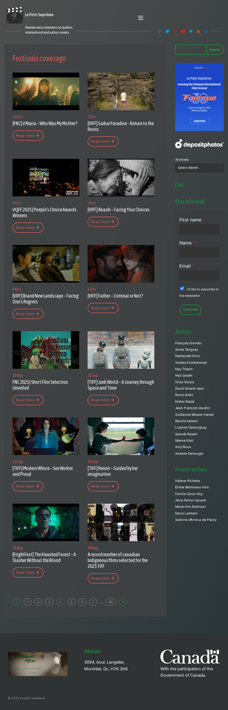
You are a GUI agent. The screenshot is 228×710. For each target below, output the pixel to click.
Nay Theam (184, 369)
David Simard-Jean (189, 388)
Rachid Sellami (186, 421)
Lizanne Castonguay (191, 427)
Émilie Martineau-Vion (192, 487)
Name (187, 243)
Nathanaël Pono (187, 356)
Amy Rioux (183, 447)
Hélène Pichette (187, 481)
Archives (182, 160)
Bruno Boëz (184, 395)
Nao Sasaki (183, 375)
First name (192, 219)
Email (186, 266)
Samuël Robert (186, 434)
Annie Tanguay (186, 350)
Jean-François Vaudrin (192, 408)
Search (214, 50)
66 (111, 602)
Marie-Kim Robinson (190, 507)
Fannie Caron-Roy (189, 494)
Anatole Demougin (189, 454)
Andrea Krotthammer (191, 363)
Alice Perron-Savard (190, 500)
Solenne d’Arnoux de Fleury (195, 520)
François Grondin (188, 343)
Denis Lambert (186, 513)
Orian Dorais (184, 382)
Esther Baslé (184, 402)
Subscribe (190, 309)
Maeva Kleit (184, 440)
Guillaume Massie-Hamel (194, 415)
